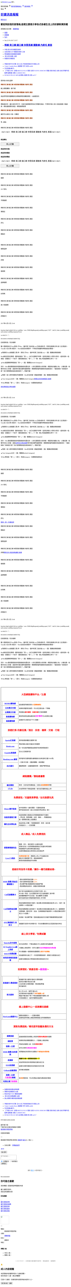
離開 (10, 1283)
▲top (2, 1148)
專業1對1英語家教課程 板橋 (13, 552)
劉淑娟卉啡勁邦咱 (7, 1129)
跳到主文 (4, 19)
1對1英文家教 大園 (10, 56)
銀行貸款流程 (5, 1211)
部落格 (6, 35)
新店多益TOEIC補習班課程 (13, 1094)
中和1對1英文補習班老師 (12, 49)
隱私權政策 (46, 1261)
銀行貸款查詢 (5, 1208)
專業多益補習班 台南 (11, 1091)
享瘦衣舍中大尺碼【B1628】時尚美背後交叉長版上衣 (21, 64)
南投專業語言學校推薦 (8, 387)
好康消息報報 (9, 14)
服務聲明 (53, 1261)
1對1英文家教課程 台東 (12, 1096)
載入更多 (3, 1152)
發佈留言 (3, 1163)
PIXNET (22, 1261)
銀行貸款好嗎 (5, 1202)
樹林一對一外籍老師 (7, 522)
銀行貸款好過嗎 (6, 1204)
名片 (5, 37)
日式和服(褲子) (9, 68)
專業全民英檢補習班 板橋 (42, 379)
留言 (24, 1140)
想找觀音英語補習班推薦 (12, 54)
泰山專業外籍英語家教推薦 (13, 1098)
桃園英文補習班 (9, 58)
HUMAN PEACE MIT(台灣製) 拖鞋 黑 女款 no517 (20, 75)
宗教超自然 (16, 1145)
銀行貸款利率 (5, 1206)
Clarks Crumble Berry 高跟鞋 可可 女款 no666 (18, 66)
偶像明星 (16, 29)
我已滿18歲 (4, 1283)
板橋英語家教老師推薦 (11, 1089)
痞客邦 (20, 1140)
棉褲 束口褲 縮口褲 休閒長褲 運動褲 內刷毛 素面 (28, 45)
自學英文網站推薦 (21, 443)
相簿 (5, 32)
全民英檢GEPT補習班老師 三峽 (14, 52)
